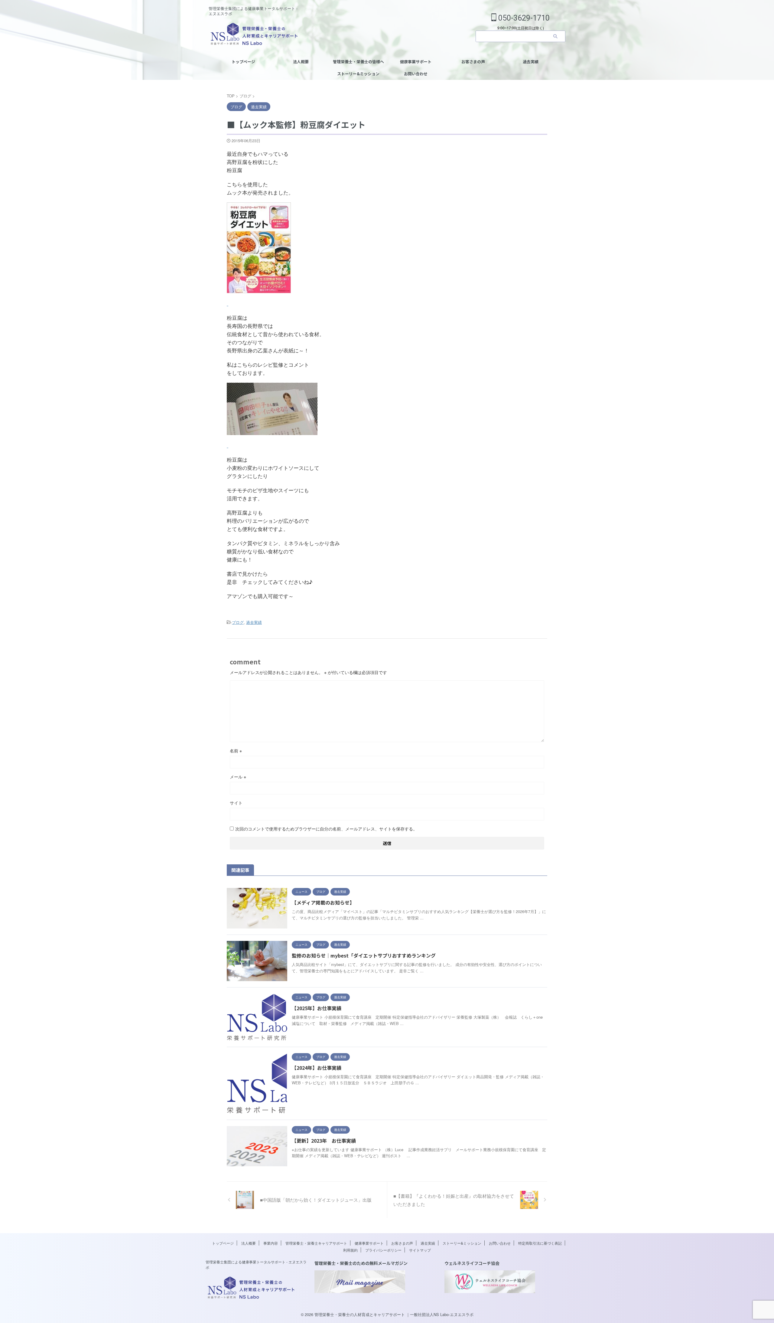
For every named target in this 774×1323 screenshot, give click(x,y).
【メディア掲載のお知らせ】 (323, 902)
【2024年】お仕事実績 (316, 1067)
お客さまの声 (473, 61)
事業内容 (270, 1243)
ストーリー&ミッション (358, 74)
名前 (236, 751)
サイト (236, 803)
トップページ (243, 61)
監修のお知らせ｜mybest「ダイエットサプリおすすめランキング (364, 955)
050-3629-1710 (523, 18)
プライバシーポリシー (383, 1250)
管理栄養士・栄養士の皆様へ (358, 61)
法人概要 (301, 61)
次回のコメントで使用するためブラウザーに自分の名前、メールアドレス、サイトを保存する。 (326, 829)
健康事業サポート (415, 61)
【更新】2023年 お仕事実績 (324, 1140)
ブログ (238, 622)
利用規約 (350, 1250)
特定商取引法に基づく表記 (540, 1243)
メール (238, 777)
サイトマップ (420, 1250)
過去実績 (530, 61)
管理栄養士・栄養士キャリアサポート (316, 1243)
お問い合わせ (416, 74)
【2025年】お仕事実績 (316, 1008)
